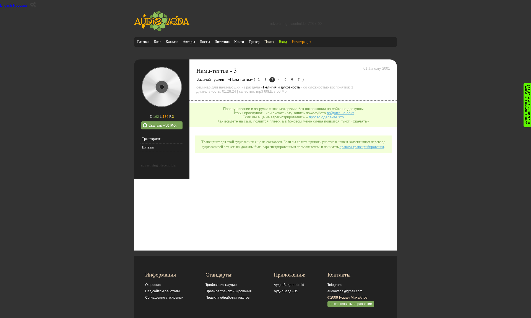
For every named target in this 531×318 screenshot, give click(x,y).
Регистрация (301, 42)
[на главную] (161, 30)
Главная (143, 42)
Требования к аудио (221, 285)
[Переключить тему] (33, 5)
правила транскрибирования (362, 146)
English (6, 5)
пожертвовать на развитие (351, 304)
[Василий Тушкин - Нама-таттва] (162, 107)
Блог (157, 42)
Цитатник (222, 42)
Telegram (334, 285)
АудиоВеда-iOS (286, 291)
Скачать (163, 125)
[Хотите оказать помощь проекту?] (527, 105)
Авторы (189, 42)
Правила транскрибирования (228, 291)
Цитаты (148, 147)
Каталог (172, 42)
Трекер (254, 42)
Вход (283, 42)
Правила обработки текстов (227, 297)
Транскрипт (151, 139)
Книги (239, 42)
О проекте (153, 285)
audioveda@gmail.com (344, 291)
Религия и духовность (281, 87)
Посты (205, 42)
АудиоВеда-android (289, 285)
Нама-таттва (240, 79)
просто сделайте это (326, 117)
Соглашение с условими (164, 297)
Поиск (269, 42)
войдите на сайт (340, 113)
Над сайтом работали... (163, 291)
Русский (20, 5)
